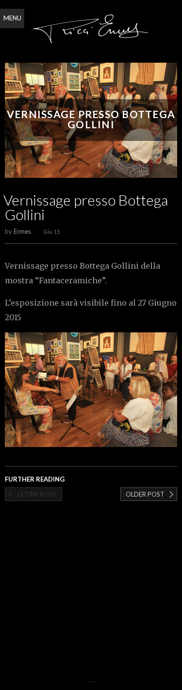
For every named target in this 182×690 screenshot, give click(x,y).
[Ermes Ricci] (91, 32)
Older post (145, 494)
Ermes (22, 231)
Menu (12, 18)
